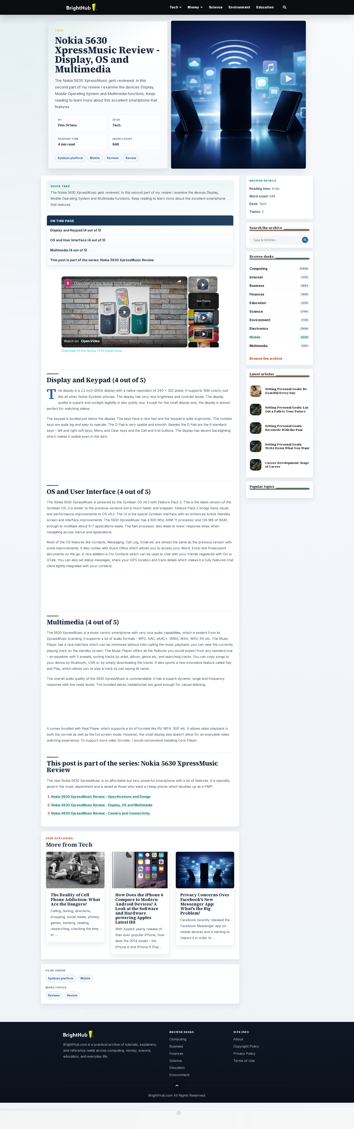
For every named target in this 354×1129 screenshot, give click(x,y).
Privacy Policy (244, 1053)
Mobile (95, 158)
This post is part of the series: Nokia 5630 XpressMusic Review (102, 260)
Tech (59, 30)
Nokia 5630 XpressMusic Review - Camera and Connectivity (100, 813)
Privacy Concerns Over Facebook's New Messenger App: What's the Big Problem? (204, 904)
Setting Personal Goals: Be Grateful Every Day (286, 391)
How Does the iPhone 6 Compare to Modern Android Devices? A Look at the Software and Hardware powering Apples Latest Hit (139, 908)
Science (215, 7)
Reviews (113, 158)
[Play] (204, 317)
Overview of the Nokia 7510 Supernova (107, 283)
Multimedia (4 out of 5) (68, 250)
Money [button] (194, 7)
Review (131, 158)
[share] (179, 281)
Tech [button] (174, 7)
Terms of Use (244, 1061)
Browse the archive (266, 358)
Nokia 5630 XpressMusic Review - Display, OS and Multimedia (101, 805)
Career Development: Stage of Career (287, 465)
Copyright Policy (246, 1046)
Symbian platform (70, 158)
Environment (239, 7)
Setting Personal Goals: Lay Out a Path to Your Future (287, 409)
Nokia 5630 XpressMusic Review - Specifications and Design (101, 797)
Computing (279, 269)
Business (279, 286)
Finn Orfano (67, 125)
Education (264, 7)
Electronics (279, 328)
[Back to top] (177, 1085)
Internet (279, 277)
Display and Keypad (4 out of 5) (75, 230)
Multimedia (279, 346)
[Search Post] (305, 240)
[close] (178, 1113)
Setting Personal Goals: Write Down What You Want (287, 446)
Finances (279, 294)
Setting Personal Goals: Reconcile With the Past (284, 428)
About (238, 1039)
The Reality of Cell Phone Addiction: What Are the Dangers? (75, 899)
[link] (68, 283)
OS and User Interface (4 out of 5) (78, 240)
